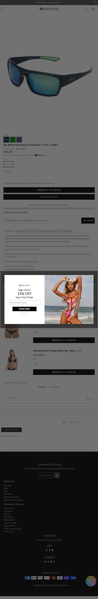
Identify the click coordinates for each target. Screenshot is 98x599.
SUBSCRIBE (24, 309)
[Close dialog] (91, 277)
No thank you (24, 313)
